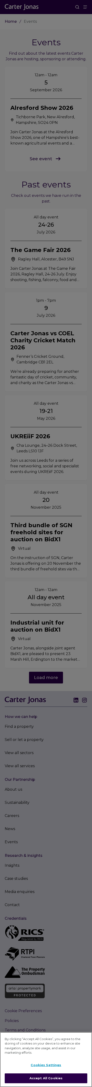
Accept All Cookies (46, 1078)
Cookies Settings (46, 1065)
